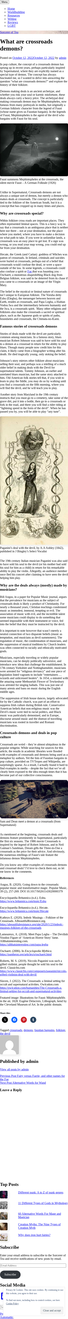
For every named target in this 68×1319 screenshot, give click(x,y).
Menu (5, 2)
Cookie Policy (12, 1303)
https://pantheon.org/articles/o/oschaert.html (26, 954)
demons (28, 1030)
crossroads (16, 1030)
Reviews (13, 22)
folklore (60, 1030)
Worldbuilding (16, 12)
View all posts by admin (14, 1069)
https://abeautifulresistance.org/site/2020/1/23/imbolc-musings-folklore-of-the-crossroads (31, 926)
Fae (29, 271)
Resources (14, 15)
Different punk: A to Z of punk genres (40, 1192)
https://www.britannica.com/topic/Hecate (24, 911)
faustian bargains (44, 1030)
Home (11, 8)
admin (62, 57)
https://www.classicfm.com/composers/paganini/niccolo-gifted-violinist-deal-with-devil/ (33, 972)
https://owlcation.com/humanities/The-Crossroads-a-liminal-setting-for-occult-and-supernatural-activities (31, 989)
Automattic (6, 1317)
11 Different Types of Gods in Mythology (43, 1203)
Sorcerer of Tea (9, 32)
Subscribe (10, 1274)
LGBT (12, 25)
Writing (12, 19)
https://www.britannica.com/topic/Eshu (23, 901)
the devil (5, 1033)
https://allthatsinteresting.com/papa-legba (24, 944)
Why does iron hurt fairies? (34, 1235)
